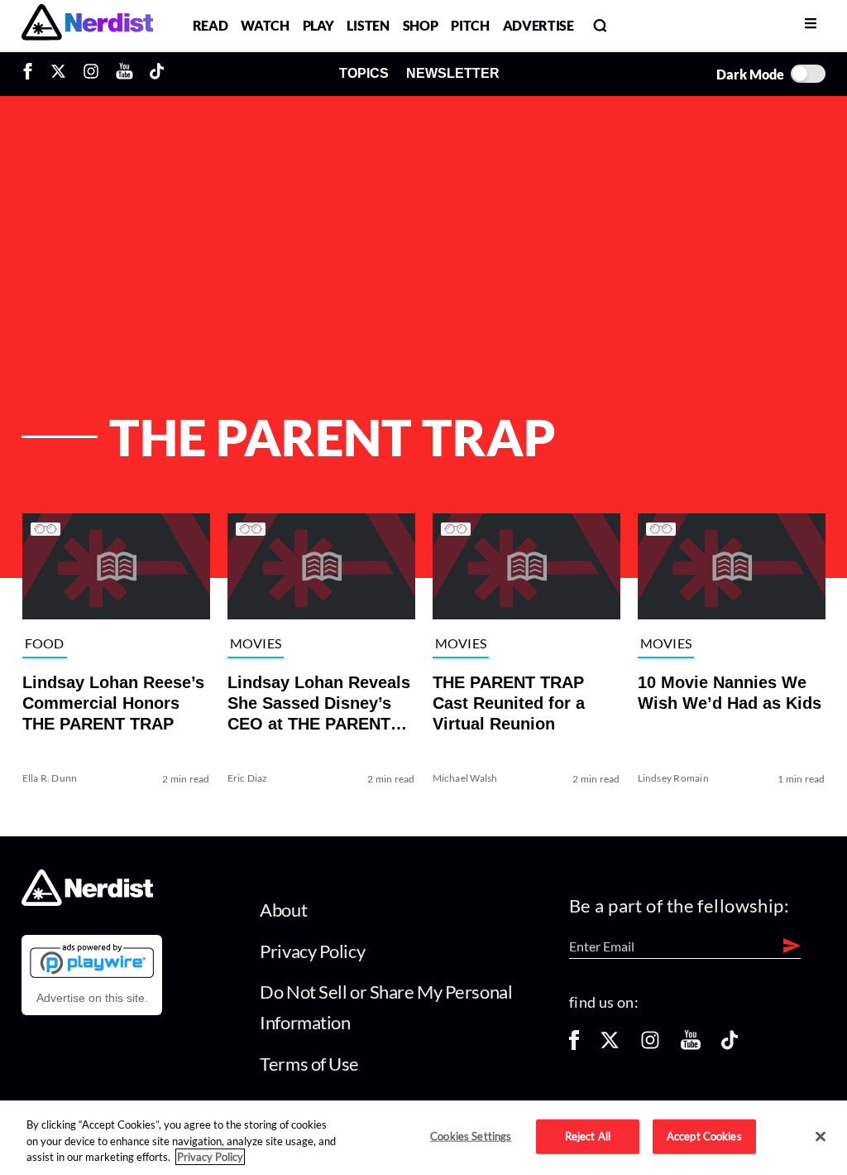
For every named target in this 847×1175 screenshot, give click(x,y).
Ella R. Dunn (49, 778)
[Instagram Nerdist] (91, 73)
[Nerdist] (87, 25)
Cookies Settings (470, 1136)
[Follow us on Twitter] (610, 1045)
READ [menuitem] (210, 25)
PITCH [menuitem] (470, 25)
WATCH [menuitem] (265, 25)
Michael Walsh (464, 778)
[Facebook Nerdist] (32, 73)
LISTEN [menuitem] (368, 25)
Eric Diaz (247, 778)
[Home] (87, 901)
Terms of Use (309, 1063)
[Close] (820, 1137)
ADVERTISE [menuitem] (538, 25)
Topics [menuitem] (364, 73)
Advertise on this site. (92, 997)
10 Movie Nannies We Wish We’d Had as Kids (729, 692)
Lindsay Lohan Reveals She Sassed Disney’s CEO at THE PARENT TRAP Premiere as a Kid (318, 703)
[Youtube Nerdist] (124, 73)
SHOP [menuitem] (420, 25)
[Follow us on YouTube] (691, 1045)
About (283, 909)
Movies (255, 643)
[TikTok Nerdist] (156, 73)
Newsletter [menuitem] (453, 73)
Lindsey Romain (673, 778)
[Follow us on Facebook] (574, 1045)
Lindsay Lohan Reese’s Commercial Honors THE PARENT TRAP (112, 703)
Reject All (587, 1136)
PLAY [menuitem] (318, 25)
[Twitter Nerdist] (58, 73)
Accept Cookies (704, 1136)
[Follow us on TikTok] (729, 1045)
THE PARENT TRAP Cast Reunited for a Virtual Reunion (508, 703)
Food (44, 643)
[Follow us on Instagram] (650, 1045)
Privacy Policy (312, 951)
